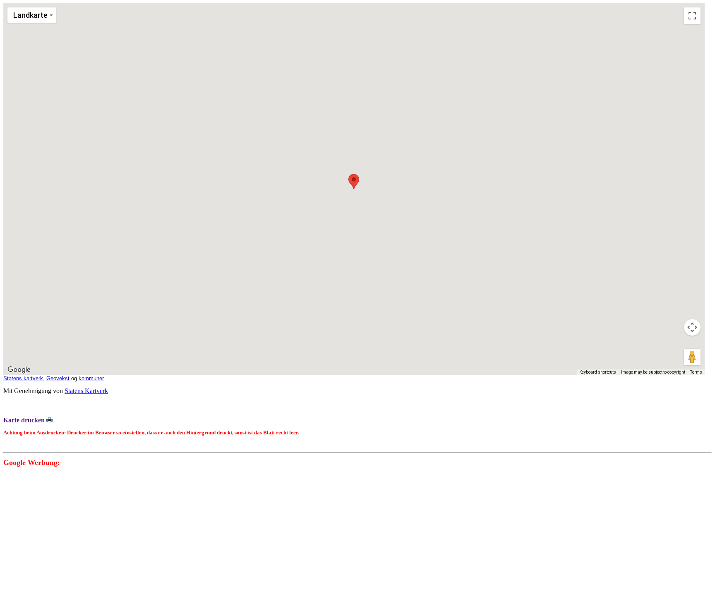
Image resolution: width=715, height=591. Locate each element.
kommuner (91, 378)
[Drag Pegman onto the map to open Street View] (692, 357)
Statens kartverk (23, 378)
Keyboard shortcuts (597, 372)
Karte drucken (24, 420)
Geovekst (58, 378)
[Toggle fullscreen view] (692, 15)
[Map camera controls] (692, 327)
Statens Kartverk (86, 390)
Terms (696, 372)
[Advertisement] (251, 530)
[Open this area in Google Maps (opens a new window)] (19, 370)
